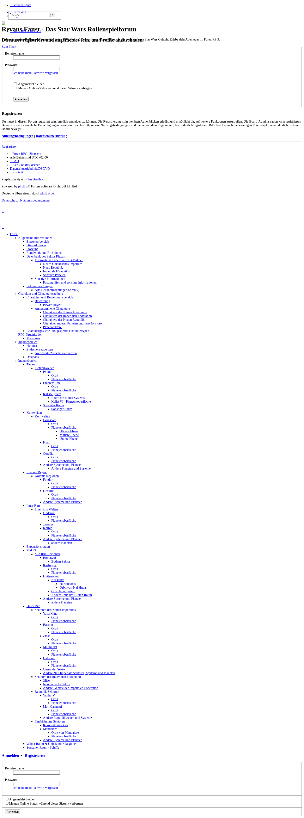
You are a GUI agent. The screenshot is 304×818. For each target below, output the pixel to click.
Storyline (32, 249)
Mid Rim (32, 550)
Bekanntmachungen (39, 286)
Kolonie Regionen (47, 476)
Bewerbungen (52, 304)
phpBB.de (47, 193)
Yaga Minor (51, 613)
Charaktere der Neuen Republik (64, 319)
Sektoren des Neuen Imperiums (55, 610)
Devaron (48, 490)
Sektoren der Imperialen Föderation (58, 676)
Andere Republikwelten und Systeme (67, 717)
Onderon (49, 513)
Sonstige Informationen (50, 278)
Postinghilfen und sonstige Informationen (70, 282)
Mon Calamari (52, 706)
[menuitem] (14, 161)
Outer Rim (33, 606)
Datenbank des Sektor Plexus (45, 256)
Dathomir (49, 658)
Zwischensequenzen (39, 349)
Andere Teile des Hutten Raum (71, 595)
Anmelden (10, 755)
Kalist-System (52, 394)
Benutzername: (15, 53)
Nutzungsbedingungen (17, 136)
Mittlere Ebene (69, 435)
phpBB (23, 186)
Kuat (46, 442)
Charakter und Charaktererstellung (40, 293)
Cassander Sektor (54, 669)
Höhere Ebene (69, 431)
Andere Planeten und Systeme (71, 468)
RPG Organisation (30, 334)
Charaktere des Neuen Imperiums (65, 312)
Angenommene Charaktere (52, 308)
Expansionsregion (38, 546)
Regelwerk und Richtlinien (44, 252)
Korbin (47, 528)
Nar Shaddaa (68, 583)
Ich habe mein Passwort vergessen (35, 73)
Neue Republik (53, 267)
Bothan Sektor (60, 561)
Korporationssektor (55, 725)
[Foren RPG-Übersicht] (4, 22)
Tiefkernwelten (44, 368)
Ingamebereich (27, 342)
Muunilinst (50, 647)
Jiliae (46, 680)
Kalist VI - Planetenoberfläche (71, 401)
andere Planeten (61, 543)
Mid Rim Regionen (47, 554)
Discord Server (36, 245)
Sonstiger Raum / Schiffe (42, 747)
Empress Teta (52, 383)
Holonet (31, 345)
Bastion (48, 624)
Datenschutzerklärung (51, 136)
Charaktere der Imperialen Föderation (67, 316)
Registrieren (9, 146)
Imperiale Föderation (56, 271)
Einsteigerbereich (37, 241)
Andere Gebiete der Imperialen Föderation (70, 688)
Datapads (32, 357)
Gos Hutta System (63, 591)
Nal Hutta (57, 580)
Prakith (47, 371)
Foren (14, 234)
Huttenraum (51, 576)
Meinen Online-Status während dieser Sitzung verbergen (54, 88)
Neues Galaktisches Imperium (62, 264)
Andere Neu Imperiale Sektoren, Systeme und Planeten (79, 673)
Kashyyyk (49, 565)
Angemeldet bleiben (30, 84)
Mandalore (50, 729)
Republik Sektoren (47, 691)
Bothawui (49, 557)
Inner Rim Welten (46, 509)
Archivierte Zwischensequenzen (56, 353)
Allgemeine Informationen (35, 238)
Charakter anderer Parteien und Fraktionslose (72, 323)
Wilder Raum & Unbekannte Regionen (51, 743)
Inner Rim (33, 505)
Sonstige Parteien (54, 275)
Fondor (48, 479)
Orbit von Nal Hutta (73, 587)
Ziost (46, 636)
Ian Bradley (35, 179)
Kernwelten (34, 412)
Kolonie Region (36, 472)
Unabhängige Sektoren (50, 721)
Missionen (33, 338)
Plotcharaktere (52, 327)
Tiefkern (31, 364)
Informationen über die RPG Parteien (59, 260)
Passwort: (11, 65)
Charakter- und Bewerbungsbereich (49, 297)
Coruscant (49, 420)
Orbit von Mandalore (65, 732)
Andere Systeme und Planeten (62, 464)
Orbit (54, 375)
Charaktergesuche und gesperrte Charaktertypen (57, 331)
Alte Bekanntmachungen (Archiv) (57, 290)
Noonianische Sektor (56, 684)
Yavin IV (49, 695)
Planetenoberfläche (63, 379)
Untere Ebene (69, 438)
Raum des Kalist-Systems (68, 397)
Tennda (48, 524)
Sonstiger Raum (53, 405)
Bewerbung (42, 301)
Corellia (48, 453)
